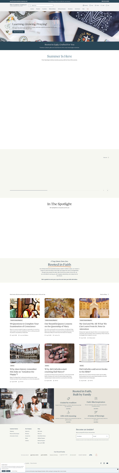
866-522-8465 (105, 1)
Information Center (14, 436)
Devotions (70, 9)
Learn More (63, 408)
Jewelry (32, 9)
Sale (88, 9)
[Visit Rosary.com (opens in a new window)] (63, 455)
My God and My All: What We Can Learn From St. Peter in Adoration (93, 326)
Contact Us (27, 436)
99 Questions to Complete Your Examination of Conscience (24, 325)
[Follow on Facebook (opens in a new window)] (101, 463)
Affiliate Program (41, 438)
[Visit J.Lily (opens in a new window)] (72, 455)
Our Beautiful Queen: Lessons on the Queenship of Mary (58, 325)
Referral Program (41, 440)
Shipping (12, 431)
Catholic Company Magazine (16, 320)
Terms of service (33, 463)
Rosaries (38, 9)
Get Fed (12, 365)
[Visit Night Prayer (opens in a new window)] (82, 455)
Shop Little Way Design (18, 31)
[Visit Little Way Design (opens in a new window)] (96, 455)
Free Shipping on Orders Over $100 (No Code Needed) (59, 1)
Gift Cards (40, 431)
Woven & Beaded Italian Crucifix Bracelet (19, 182)
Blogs (26, 438)
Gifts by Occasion (62, 9)
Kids (83, 9)
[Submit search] (30, 5)
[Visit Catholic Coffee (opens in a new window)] (34, 455)
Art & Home (77, 9)
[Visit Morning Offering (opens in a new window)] (53, 455)
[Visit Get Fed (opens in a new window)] (91, 455)
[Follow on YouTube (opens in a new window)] (107, 463)
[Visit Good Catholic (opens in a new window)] (44, 455)
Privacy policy (26, 463)
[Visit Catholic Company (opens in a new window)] (24, 455)
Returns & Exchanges (14, 433)
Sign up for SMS (41, 443)
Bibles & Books (52, 9)
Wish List (40, 433)
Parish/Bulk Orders (42, 436)
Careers (27, 440)
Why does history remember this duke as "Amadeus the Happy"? (23, 372)
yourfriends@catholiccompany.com (18, 1)
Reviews (27, 433)
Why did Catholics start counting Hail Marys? (56, 370)
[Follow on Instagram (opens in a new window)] (104, 463)
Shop (39, 429)
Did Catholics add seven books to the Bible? (93, 370)
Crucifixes (44, 9)
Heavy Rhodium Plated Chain (56, 182)
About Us (27, 431)
